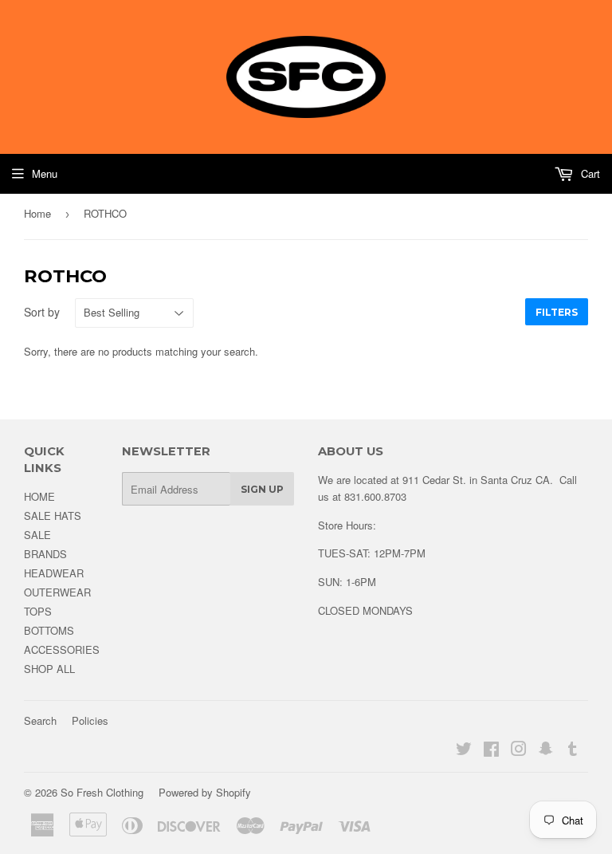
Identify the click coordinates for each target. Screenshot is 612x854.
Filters (557, 312)
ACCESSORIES (62, 649)
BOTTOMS (49, 630)
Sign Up (262, 489)
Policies (90, 720)
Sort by (42, 312)
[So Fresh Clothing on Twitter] (464, 750)
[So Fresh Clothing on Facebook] (491, 750)
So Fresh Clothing (102, 792)
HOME (39, 496)
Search (40, 720)
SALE (37, 534)
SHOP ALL (49, 668)
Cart (589, 173)
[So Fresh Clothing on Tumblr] (572, 750)
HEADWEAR (54, 572)
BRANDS (45, 553)
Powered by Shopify (205, 792)
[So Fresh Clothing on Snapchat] (546, 750)
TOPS (38, 611)
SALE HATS (52, 515)
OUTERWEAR (57, 592)
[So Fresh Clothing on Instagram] (519, 750)
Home (37, 213)
